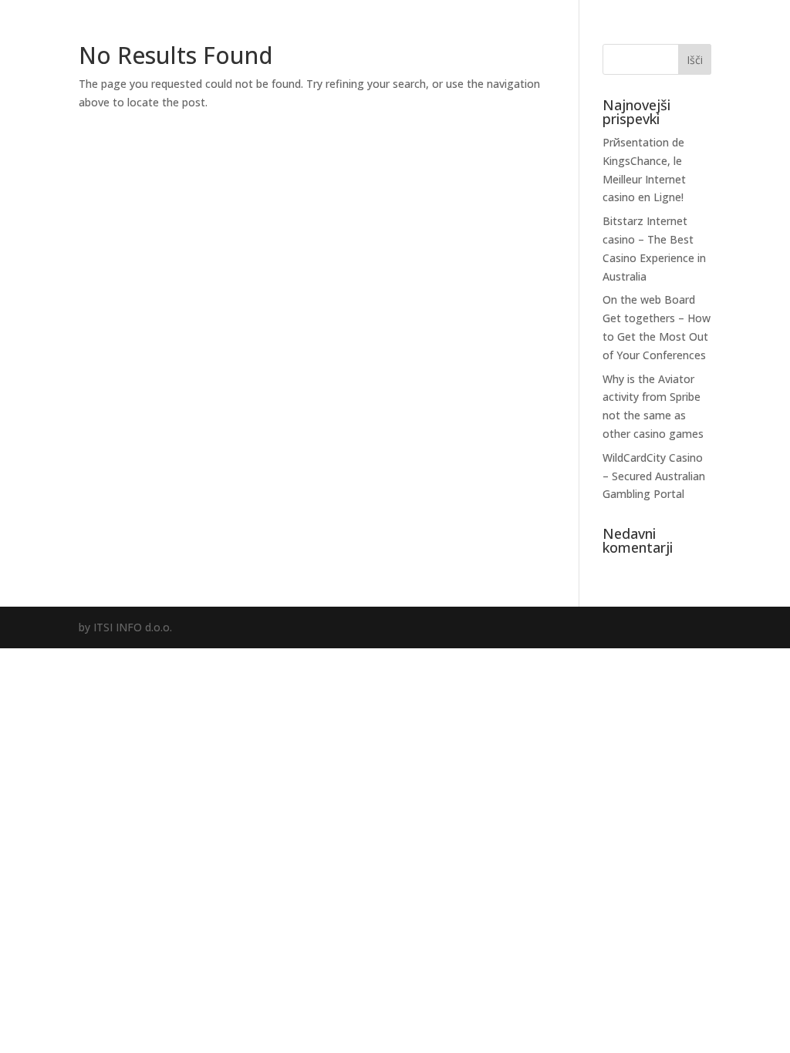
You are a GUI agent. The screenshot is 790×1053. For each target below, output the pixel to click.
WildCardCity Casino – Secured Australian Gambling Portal (654, 476)
